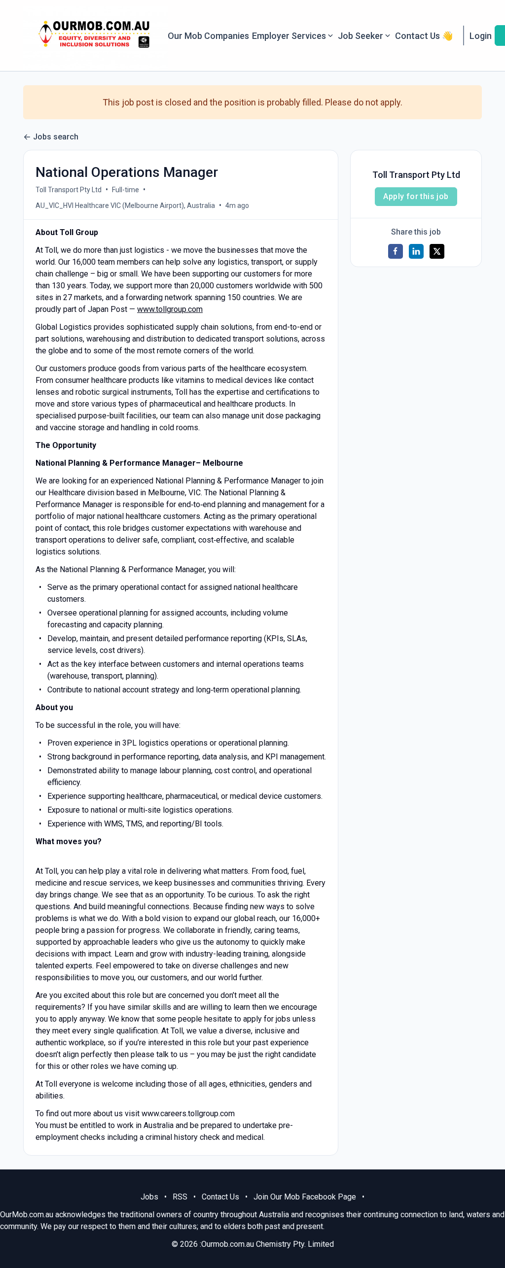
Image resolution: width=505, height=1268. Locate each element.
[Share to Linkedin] (416, 251)
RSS (180, 1196)
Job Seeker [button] (360, 36)
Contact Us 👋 (424, 36)
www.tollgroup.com (170, 309)
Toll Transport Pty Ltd (69, 190)
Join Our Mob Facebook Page (304, 1196)
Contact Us (220, 1196)
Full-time (125, 190)
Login (480, 36)
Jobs (149, 1196)
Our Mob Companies (208, 36)
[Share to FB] (395, 251)
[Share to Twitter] (437, 251)
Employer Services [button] (289, 36)
